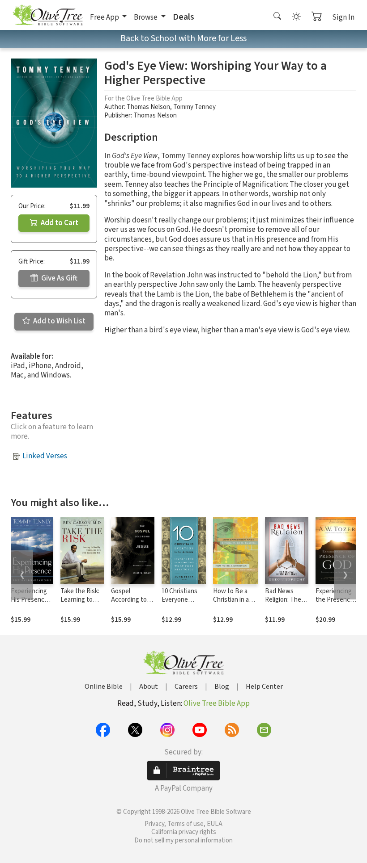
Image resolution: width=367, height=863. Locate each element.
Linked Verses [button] (44, 456)
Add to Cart (58, 223)
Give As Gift (58, 278)
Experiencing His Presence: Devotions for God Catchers (30, 604)
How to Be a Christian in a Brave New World (231, 604)
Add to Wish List (58, 321)
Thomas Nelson (148, 107)
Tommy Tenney (194, 107)
